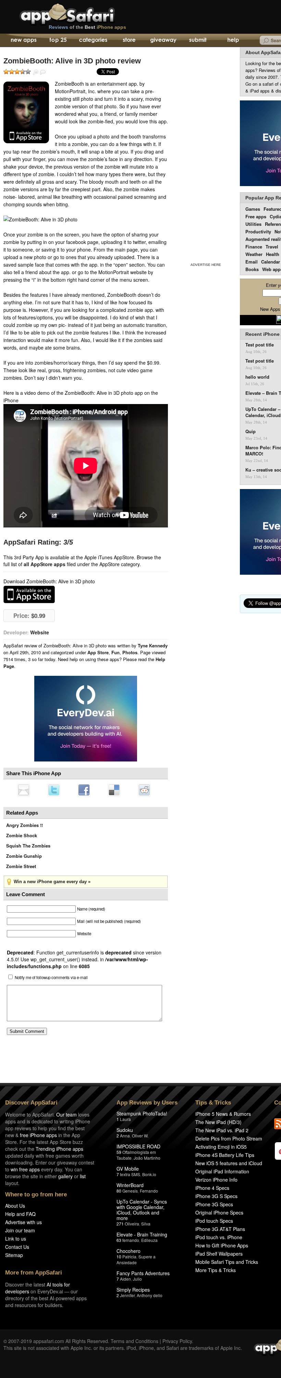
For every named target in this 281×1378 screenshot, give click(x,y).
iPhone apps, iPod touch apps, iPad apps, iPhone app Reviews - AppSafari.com (81, 13)
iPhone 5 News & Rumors (223, 1113)
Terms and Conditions (134, 1341)
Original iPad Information (222, 1171)
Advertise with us (23, 1222)
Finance (253, 246)
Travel (272, 246)
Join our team (20, 1230)
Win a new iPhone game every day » (52, 881)
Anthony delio (149, 1295)
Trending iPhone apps (59, 1148)
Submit (198, 40)
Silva (145, 1224)
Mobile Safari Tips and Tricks (226, 1261)
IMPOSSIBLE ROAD (138, 1146)
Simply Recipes (133, 1289)
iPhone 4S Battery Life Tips (224, 1154)
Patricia (129, 1256)
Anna (125, 1135)
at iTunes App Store (29, 594)
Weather (253, 254)
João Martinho (147, 1158)
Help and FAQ (20, 1213)
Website (39, 632)
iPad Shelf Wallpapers (219, 1253)
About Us (15, 1205)
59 (119, 1152)
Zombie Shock (21, 835)
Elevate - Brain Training (142, 1234)
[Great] (22, 71)
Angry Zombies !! (24, 825)
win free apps (25, 1169)
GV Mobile (128, 1168)
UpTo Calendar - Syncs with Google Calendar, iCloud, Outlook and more (142, 1209)
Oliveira (132, 1224)
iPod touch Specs (214, 1220)
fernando (130, 1240)
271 (120, 1224)
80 (119, 1191)
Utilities (253, 224)
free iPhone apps (38, 1135)
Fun (115, 652)
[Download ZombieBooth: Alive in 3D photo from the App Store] (26, 112)
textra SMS (130, 1174)
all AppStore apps (44, 564)
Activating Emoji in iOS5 (221, 1146)
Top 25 (58, 40)
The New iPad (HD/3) (218, 1122)
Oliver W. (140, 1135)
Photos (129, 652)
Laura (125, 1119)
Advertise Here (206, 265)
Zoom (35, 72)
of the (87, 27)
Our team (66, 1114)
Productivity (258, 231)
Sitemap (14, 1255)
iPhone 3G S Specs (216, 1196)
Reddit (144, 789)
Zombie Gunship (24, 856)
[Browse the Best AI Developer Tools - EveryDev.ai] (85, 719)
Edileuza (149, 1240)
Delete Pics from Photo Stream (228, 1138)
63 (119, 1240)
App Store (98, 652)
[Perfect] (28, 71)
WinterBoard (130, 1185)
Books (252, 269)
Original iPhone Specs (219, 1212)
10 (119, 1256)
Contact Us (17, 1246)
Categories (93, 40)
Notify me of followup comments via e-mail (51, 977)
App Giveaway (163, 40)
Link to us (15, 1238)
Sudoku (125, 1129)
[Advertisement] (205, 153)
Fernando (149, 1191)
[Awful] (6, 71)
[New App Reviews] (23, 40)
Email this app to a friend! (23, 789)
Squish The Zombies (28, 845)
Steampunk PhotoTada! (142, 1113)
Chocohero (128, 1250)
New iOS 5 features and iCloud (228, 1163)
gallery (65, 1176)
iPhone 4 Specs (212, 1187)
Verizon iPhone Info (216, 1179)
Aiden (125, 1279)
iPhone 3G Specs (214, 1204)
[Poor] (11, 71)
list (83, 1176)
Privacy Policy (177, 1341)
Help (232, 40)
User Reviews (43, 72)
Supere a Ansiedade (136, 1259)
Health (272, 254)
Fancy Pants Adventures (143, 1273)
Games (252, 209)
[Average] (17, 71)
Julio (137, 1279)
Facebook (83, 789)
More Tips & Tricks (215, 1270)
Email (251, 261)
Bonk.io (149, 1174)
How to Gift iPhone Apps (221, 1245)
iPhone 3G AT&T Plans (220, 1228)
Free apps (255, 216)
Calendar (270, 261)
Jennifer (127, 1295)
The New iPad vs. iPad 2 (221, 1130)
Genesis (130, 1191)
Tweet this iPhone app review (53, 789)
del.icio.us (114, 789)
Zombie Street (21, 866)
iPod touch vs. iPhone (218, 1237)
